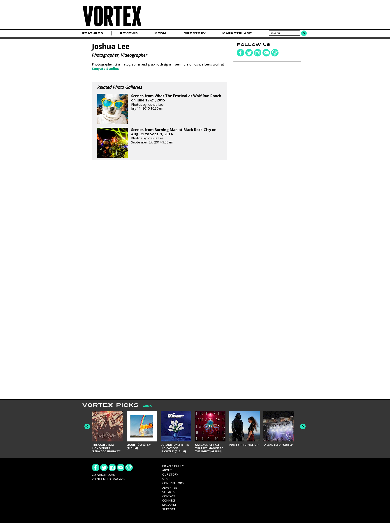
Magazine (169, 505)
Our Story (170, 474)
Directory (194, 33)
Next (303, 426)
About (167, 470)
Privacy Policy (173, 466)
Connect (168, 500)
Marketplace (237, 33)
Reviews (129, 33)
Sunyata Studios (105, 68)
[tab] (145, 406)
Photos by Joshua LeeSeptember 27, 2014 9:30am (173, 136)
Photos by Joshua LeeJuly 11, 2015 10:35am (176, 102)
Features (92, 33)
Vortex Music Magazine (109, 479)
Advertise (169, 487)
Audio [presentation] (147, 406)
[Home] (112, 26)
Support (168, 509)
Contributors (173, 483)
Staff (166, 479)
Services (168, 492)
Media (160, 33)
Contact (168, 496)
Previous (87, 426)
